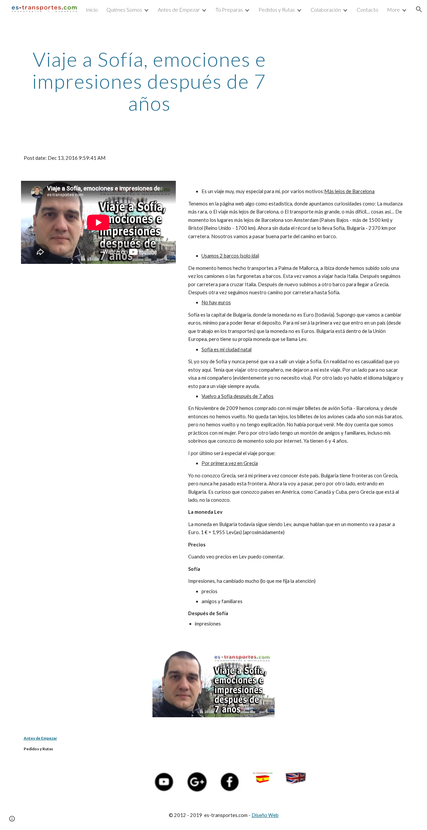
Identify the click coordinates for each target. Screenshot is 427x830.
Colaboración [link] (326, 9)
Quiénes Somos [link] (124, 9)
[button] (419, 9)
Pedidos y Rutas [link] (277, 9)
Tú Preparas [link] (229, 9)
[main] (149, 81)
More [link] (393, 9)
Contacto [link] (367, 9)
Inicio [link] (92, 9)
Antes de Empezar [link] (179, 9)
